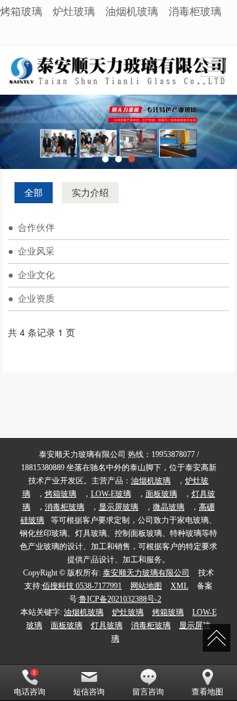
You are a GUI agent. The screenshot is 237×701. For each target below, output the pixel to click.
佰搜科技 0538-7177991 (82, 586)
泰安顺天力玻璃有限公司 (146, 572)
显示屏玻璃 (118, 507)
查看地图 (207, 691)
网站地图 (146, 586)
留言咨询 (148, 691)
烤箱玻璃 (21, 10)
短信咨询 (89, 691)
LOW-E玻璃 (111, 493)
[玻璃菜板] (118, 132)
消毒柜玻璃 (195, 10)
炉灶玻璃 (74, 10)
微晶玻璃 (168, 507)
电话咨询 (29, 691)
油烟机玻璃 (131, 10)
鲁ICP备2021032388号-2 (120, 599)
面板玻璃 (161, 493)
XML (179, 586)
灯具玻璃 (106, 625)
